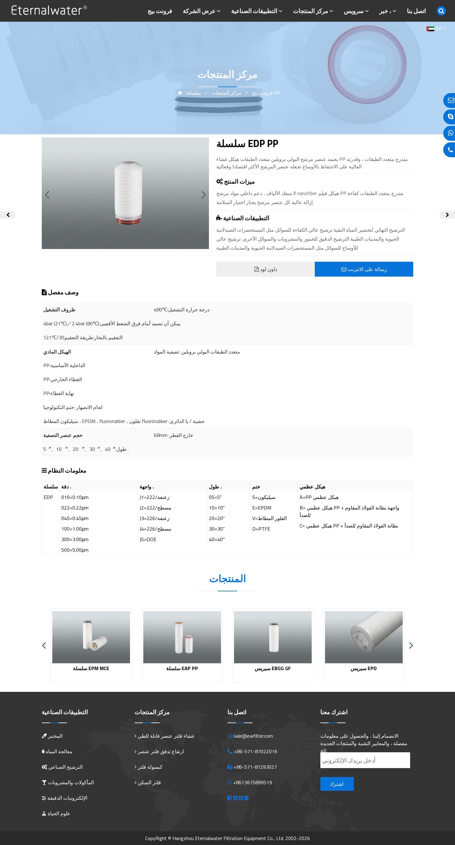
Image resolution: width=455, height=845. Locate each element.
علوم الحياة (58, 813)
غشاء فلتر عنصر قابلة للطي (166, 736)
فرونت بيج (160, 10)
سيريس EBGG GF (273, 668)
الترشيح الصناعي (65, 767)
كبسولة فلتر (150, 767)
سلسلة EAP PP (182, 668)
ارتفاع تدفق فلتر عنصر (161, 751)
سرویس (354, 10)
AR (438, 28)
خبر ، (385, 10)
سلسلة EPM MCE (91, 668)
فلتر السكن (149, 782)
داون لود (268, 269)
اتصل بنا (416, 10)
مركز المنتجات (310, 10)
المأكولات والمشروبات (70, 782)
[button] (203, 194)
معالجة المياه (58, 751)
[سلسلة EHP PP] (447, 215)
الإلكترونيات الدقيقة (66, 798)
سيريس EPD (364, 668)
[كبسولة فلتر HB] (7, 215)
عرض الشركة (199, 10)
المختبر (55, 736)
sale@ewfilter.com (253, 736)
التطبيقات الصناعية (254, 10)
